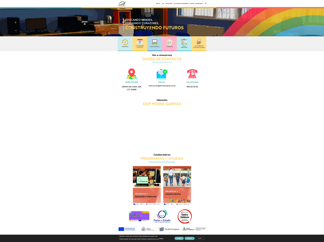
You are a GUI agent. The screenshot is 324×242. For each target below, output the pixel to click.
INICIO (158, 3)
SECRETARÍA (168, 3)
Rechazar (189, 238)
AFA (163, 3)
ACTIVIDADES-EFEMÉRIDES (181, 3)
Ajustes (200, 238)
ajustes (161, 238)
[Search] (205, 3)
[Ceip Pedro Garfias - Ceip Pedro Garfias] (122, 3)
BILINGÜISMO (199, 3)
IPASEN (192, 3)
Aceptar (179, 238)
